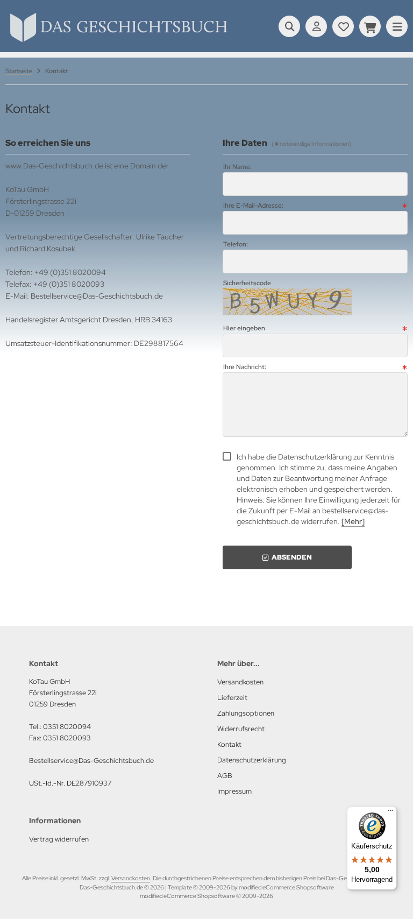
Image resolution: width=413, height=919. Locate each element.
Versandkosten (130, 878)
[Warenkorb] (370, 26)
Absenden (287, 557)
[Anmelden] (316, 26)
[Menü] (390, 813)
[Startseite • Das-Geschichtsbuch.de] (118, 42)
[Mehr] (353, 521)
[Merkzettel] (343, 26)
